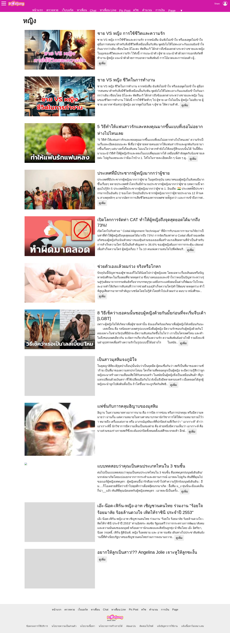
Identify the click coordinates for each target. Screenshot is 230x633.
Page (172, 10)
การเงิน (160, 10)
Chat (93, 10)
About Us (131, 626)
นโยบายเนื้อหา (87, 626)
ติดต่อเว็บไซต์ (146, 626)
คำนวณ (147, 10)
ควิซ (136, 10)
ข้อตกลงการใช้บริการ (37, 626)
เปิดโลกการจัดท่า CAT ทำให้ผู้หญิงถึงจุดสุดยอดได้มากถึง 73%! (148, 222)
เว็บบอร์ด (67, 10)
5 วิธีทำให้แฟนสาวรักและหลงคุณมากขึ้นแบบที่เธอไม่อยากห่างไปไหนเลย (150, 130)
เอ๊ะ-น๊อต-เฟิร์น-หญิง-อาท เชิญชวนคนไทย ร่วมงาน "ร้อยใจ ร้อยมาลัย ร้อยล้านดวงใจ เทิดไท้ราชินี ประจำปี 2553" (150, 509)
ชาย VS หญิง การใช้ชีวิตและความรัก (131, 33)
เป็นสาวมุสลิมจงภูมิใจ (117, 359)
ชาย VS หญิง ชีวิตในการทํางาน (126, 80)
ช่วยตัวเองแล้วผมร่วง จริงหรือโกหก (129, 266)
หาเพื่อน (82, 10)
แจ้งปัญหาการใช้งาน (167, 626)
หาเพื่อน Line (108, 10)
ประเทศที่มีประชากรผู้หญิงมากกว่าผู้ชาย (133, 173)
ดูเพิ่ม (102, 63)
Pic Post (124, 10)
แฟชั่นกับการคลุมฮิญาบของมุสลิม (127, 406)
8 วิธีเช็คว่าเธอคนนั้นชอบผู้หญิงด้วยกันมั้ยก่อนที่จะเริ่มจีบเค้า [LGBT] (151, 316)
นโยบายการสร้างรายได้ (111, 626)
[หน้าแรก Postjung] (16, 3)
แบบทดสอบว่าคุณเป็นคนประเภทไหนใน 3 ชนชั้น (141, 466)
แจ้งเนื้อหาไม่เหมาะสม (192, 626)
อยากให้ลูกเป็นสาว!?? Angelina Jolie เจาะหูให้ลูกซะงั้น (147, 552)
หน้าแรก (37, 10)
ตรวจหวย (52, 10)
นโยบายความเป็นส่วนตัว (64, 626)
